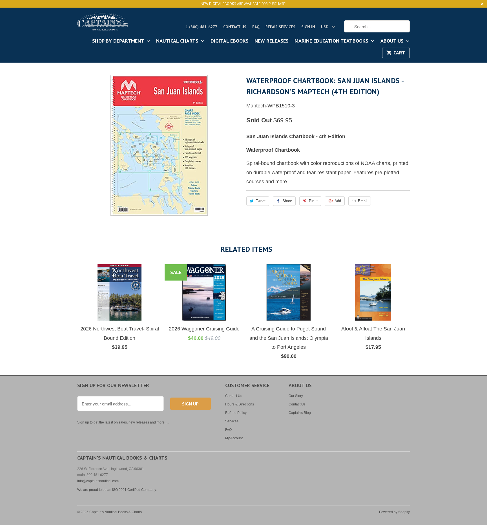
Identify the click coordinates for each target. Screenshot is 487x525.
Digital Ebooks (230, 41)
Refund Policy (236, 413)
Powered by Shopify (394, 512)
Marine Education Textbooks (332, 41)
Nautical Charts (178, 41)
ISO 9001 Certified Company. (134, 490)
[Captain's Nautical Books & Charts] (102, 23)
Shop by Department (118, 41)
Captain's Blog (300, 413)
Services (231, 421)
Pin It (313, 201)
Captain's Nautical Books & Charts (115, 512)
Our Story (296, 396)
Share (287, 201)
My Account (234, 438)
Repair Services (280, 26)
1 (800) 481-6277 (201, 26)
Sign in (308, 26)
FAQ (256, 26)
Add (338, 201)
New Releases (271, 41)
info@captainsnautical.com (98, 481)
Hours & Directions (239, 404)
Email (362, 201)
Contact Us (234, 26)
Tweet (260, 201)
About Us (392, 41)
